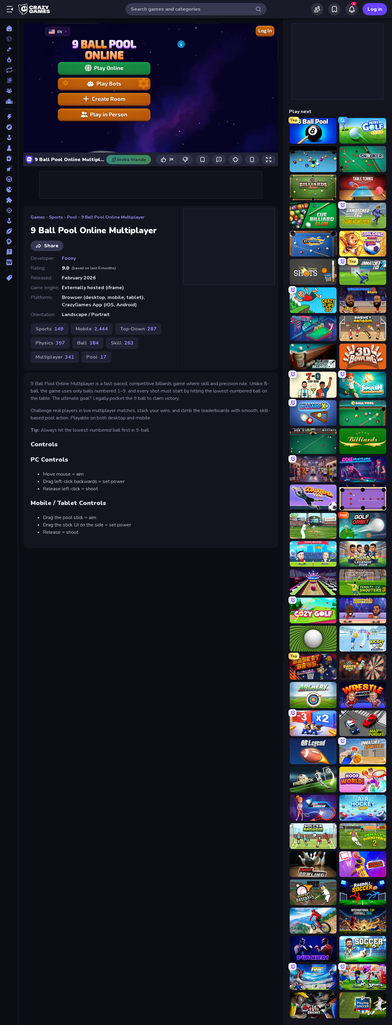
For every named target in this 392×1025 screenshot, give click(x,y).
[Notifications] (351, 9)
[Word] (9, 262)
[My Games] (334, 9)
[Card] (9, 158)
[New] (9, 49)
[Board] (9, 148)
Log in (375, 9)
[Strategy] (9, 241)
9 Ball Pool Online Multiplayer (113, 217)
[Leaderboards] (9, 101)
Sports (56, 217)
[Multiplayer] (9, 91)
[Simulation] (9, 221)
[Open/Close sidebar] (9, 9)
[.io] (9, 189)
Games (38, 217)
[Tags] (9, 278)
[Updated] (9, 70)
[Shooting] (9, 210)
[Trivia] (9, 252)
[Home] (9, 28)
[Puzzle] (9, 200)
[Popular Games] (9, 59)
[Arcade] (9, 137)
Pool (72, 217)
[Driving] (9, 179)
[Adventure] (9, 127)
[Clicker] (9, 169)
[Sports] (9, 231)
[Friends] (317, 9)
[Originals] (9, 80)
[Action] (9, 117)
